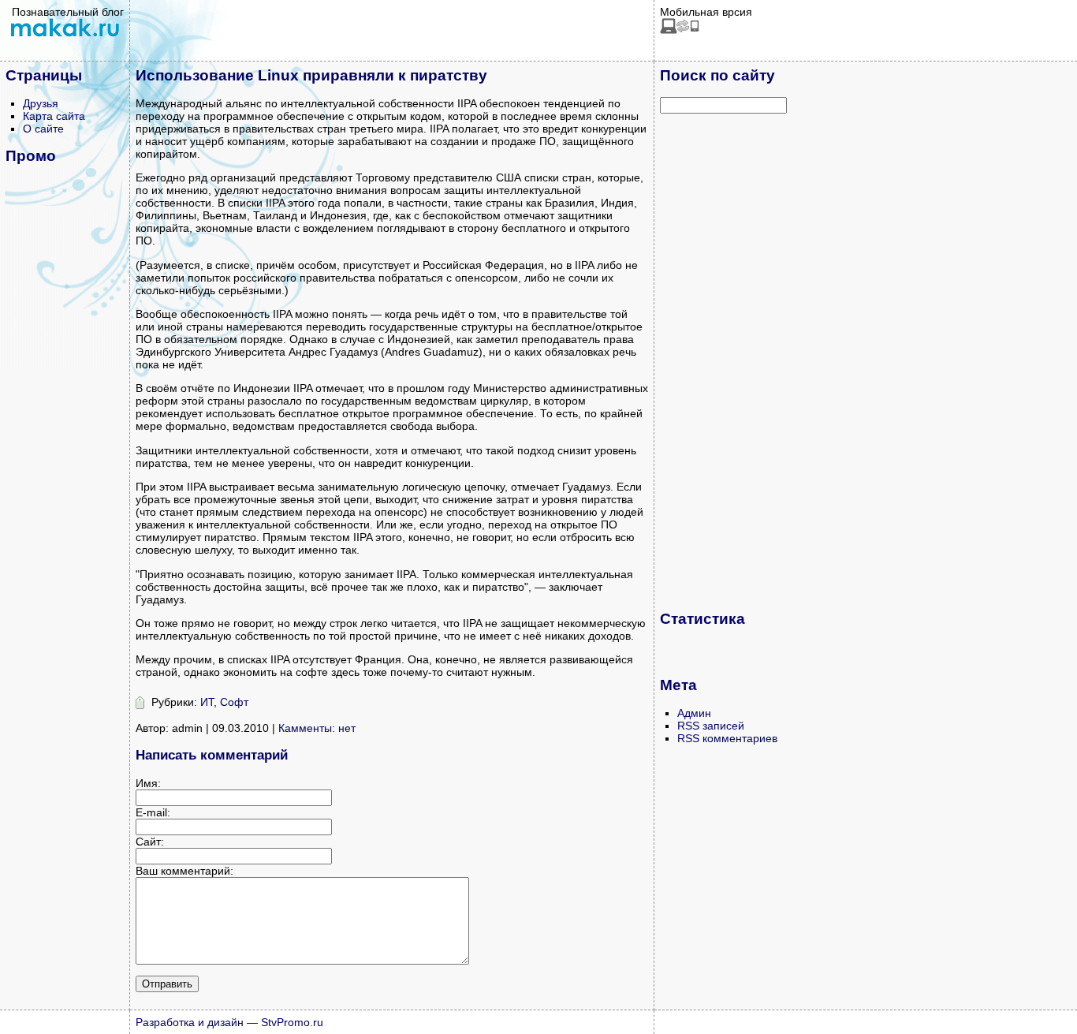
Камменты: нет (317, 728)
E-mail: (153, 812)
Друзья (40, 103)
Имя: (148, 783)
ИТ (207, 702)
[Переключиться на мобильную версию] (679, 30)
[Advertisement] (723, 361)
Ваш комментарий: (184, 870)
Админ (694, 713)
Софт (234, 702)
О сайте (43, 128)
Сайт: (150, 841)
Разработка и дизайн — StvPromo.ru (229, 1022)
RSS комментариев (727, 738)
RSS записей (710, 725)
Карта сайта (54, 116)
